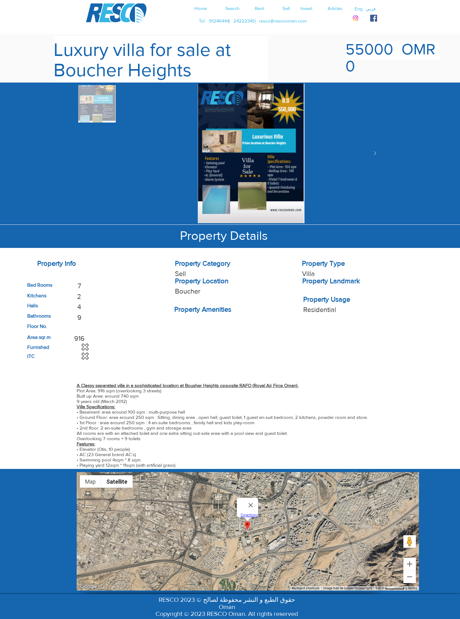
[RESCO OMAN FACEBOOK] (373, 18)
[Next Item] (375, 153)
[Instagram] (355, 18)
